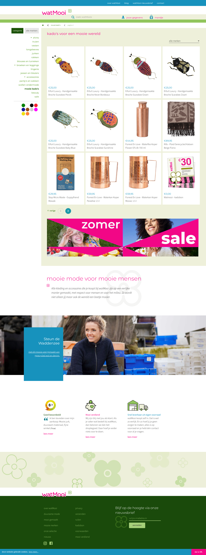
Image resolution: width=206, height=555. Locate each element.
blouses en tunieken (28, 61)
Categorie (17, 31)
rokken (35, 57)
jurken (35, 53)
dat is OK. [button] (199, 552)
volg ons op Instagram (46, 543)
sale (37, 96)
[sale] (124, 236)
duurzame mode (52, 514)
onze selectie (50, 531)
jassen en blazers (30, 73)
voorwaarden (81, 531)
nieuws (47, 537)
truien (35, 41)
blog (126, 3)
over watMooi (113, 3)
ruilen (78, 519)
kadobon (79, 525)
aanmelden (137, 525)
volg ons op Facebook (51, 543)
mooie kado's (55, 25)
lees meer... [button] (33, 552)
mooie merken (51, 525)
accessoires (33, 77)
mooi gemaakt (51, 519)
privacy (78, 508)
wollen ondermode (28, 85)
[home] (57, 12)
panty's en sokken (29, 81)
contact (160, 3)
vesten (35, 45)
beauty (35, 92)
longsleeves (32, 49)
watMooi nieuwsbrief (143, 3)
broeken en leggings (28, 65)
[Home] (43, 25)
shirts (36, 37)
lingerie (35, 69)
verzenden (80, 514)
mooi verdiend (82, 537)
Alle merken (31, 31)
